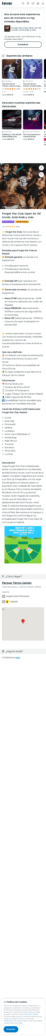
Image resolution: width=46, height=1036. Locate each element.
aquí (17, 657)
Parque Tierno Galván (17, 582)
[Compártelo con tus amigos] (41, 167)
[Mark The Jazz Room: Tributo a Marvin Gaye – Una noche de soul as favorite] (18, 62)
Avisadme (23, 44)
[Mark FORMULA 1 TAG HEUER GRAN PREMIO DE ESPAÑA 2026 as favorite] (18, 112)
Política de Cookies (31, 1014)
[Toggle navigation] (43, 3)
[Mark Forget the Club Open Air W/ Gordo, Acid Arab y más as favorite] (41, 174)
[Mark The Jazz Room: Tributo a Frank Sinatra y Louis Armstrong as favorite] (39, 62)
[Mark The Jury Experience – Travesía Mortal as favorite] (39, 112)
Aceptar (11, 1029)
